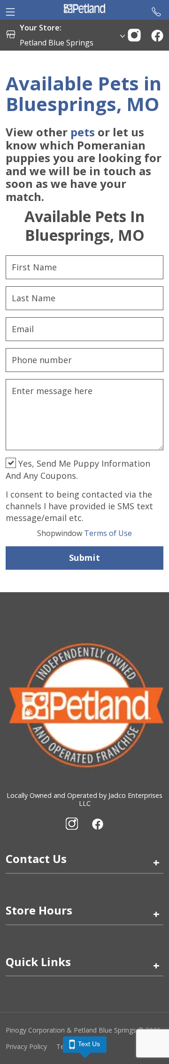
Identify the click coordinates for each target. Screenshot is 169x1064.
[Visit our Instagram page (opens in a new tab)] (72, 824)
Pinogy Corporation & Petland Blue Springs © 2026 (83, 1030)
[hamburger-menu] (10, 10)
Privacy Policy (26, 1046)
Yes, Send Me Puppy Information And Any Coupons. (78, 469)
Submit (84, 557)
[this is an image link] (84, 704)
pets (82, 132)
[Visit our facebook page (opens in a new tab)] (97, 824)
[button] (134, 34)
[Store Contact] (156, 10)
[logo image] (84, 10)
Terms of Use (84, 533)
